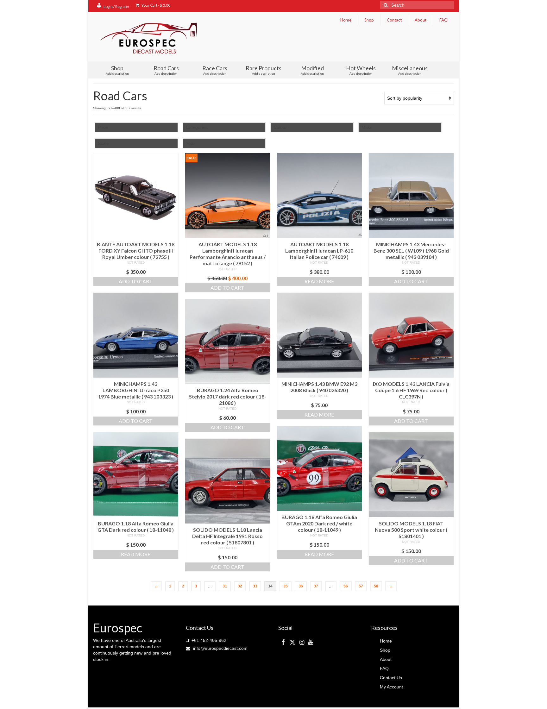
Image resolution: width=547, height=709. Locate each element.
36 (301, 586)
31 (225, 586)
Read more (319, 281)
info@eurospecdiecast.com (220, 648)
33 (255, 586)
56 (345, 586)
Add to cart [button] (136, 281)
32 (240, 586)
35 (285, 586)
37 (316, 586)
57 (361, 586)
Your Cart (155, 5)
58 (376, 586)
